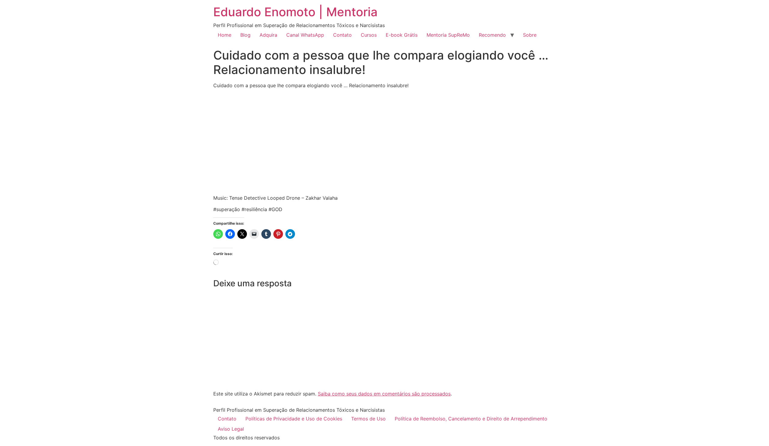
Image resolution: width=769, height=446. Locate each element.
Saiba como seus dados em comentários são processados (384, 394)
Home (224, 35)
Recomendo (492, 35)
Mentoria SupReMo (448, 35)
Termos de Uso (368, 419)
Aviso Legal (231, 429)
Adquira (268, 35)
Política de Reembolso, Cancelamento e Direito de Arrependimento (471, 419)
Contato (342, 35)
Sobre (529, 35)
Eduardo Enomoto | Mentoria (295, 12)
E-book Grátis (402, 35)
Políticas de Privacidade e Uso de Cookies (293, 419)
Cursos (369, 35)
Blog (245, 35)
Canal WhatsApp (305, 35)
